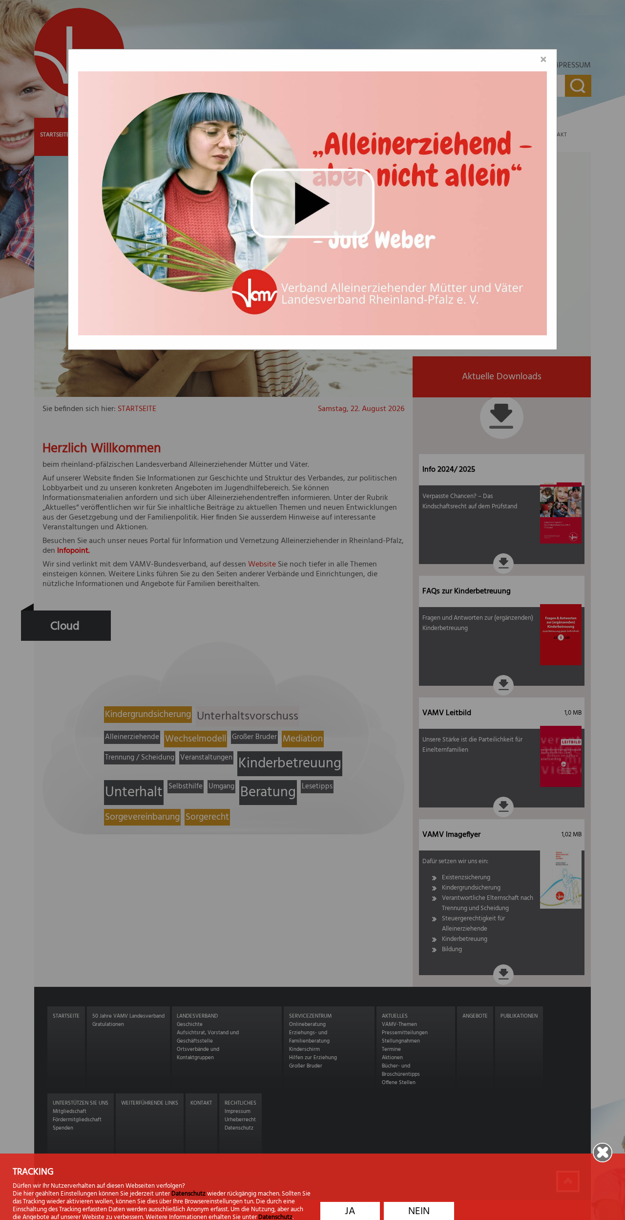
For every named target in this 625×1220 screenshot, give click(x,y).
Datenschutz (188, 1194)
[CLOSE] (597, 1152)
